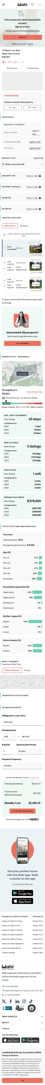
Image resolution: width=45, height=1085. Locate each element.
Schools (27, 670)
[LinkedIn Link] (17, 1001)
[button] (19, 142)
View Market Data (34, 392)
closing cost (33, 777)
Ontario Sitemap (8, 952)
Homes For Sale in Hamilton (12, 934)
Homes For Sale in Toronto (12, 930)
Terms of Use (24, 1075)
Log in (40, 4)
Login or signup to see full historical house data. (24, 235)
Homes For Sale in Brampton (13, 943)
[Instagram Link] (24, 1001)
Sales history (9, 226)
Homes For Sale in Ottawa (12, 939)
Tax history (24, 226)
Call (14, 107)
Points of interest (12, 670)
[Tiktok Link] (31, 1001)
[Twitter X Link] (4, 1001)
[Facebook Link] (10, 1001)
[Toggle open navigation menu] (3, 4)
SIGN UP (22, 37)
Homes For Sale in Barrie (11, 948)
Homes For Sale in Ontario (12, 921)
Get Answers (22, 343)
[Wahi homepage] (22, 4)
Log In (30, 44)
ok (22, 1080)
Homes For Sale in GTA (11, 925)
